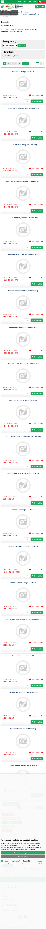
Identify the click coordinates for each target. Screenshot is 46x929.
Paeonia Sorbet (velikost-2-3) (23, 72)
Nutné (6, 861)
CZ (38, 2)
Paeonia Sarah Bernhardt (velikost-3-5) (23, 364)
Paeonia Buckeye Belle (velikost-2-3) (23, 692)
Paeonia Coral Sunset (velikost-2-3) (23, 765)
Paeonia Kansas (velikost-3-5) (23, 656)
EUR (29, 2)
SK (43, 2)
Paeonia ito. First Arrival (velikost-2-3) (23, 254)
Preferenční (16, 861)
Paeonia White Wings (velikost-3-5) (23, 145)
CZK (34, 2)
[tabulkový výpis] (37, 64)
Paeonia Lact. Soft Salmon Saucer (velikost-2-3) (23, 619)
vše (16, 56)
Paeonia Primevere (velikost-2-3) (23, 729)
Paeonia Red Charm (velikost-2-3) (23, 583)
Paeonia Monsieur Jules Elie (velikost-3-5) (23, 473)
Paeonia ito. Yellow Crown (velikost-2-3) (23, 108)
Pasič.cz (9, 6)
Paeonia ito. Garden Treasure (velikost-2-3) (23, 181)
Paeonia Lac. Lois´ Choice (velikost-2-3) (23, 546)
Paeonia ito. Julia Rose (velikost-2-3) (23, 400)
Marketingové (8, 864)
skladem (8, 56)
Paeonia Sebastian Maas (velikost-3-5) (23, 291)
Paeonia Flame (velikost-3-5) (23, 510)
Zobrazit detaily (41, 862)
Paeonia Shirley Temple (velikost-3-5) (23, 218)
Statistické (26, 861)
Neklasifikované (22, 864)
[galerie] (42, 64)
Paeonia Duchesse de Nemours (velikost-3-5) (23, 437)
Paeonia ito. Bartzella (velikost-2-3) (23, 327)
